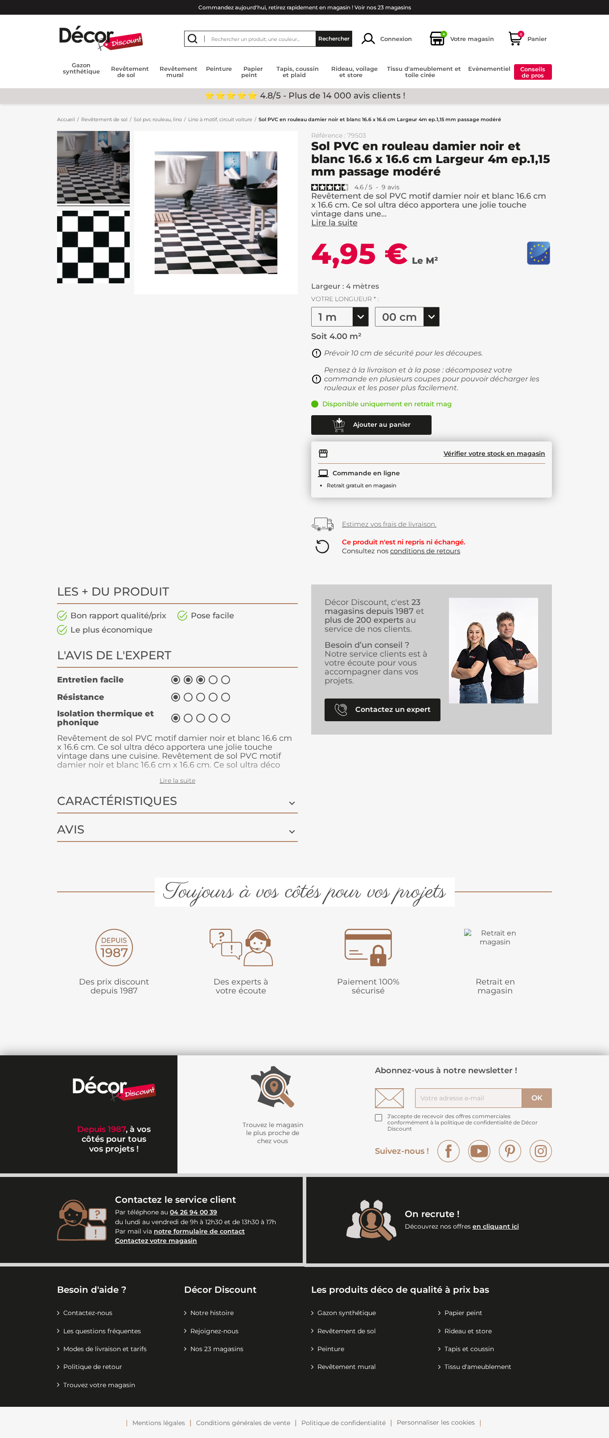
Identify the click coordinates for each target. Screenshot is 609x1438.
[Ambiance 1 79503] (93, 168)
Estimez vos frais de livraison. (389, 524)
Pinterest (510, 1151)
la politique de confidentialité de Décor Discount (462, 1125)
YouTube (479, 1151)
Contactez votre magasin (156, 1241)
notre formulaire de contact (199, 1231)
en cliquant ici (496, 1226)
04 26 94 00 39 (193, 1212)
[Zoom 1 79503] (93, 248)
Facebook (448, 1151)
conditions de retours (425, 551)
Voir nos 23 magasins (382, 7)
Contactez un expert (392, 709)
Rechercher (334, 38)
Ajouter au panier (381, 424)
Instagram (541, 1151)
